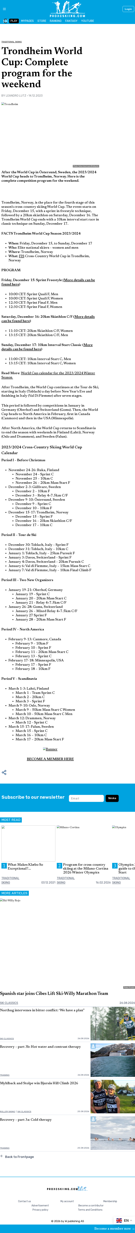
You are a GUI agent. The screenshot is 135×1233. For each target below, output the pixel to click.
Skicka (112, 798)
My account (67, 1201)
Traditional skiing (11, 42)
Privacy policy (40, 1209)
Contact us (24, 1201)
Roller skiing (7, 1111)
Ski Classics (9, 1003)
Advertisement (40, 1205)
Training (4, 1075)
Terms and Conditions (90, 1209)
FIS (21, 256)
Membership (110, 1201)
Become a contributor (91, 1205)
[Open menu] (3, 9)
